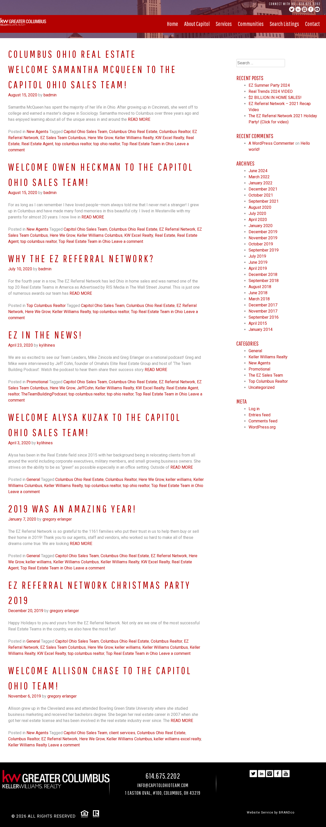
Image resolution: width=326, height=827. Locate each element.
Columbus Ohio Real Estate (133, 131)
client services (122, 732)
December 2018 (263, 274)
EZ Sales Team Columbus (63, 137)
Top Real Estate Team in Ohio (148, 143)
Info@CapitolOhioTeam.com (162, 785)
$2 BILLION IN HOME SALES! (275, 97)
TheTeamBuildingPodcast (44, 394)
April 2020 (258, 219)
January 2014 (261, 329)
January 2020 (261, 225)
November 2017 (263, 311)
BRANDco (286, 812)
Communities (251, 23)
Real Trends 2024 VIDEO (271, 91)
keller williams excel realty (177, 738)
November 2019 (263, 237)
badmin (50, 95)
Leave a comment (127, 241)
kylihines (47, 345)
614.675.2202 (310, 4)
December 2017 (263, 305)
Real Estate (165, 235)
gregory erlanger (57, 519)
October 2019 (261, 244)
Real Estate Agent (37, 143)
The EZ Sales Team (266, 375)
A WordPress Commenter (271, 143)
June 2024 (258, 170)
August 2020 (260, 207)
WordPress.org (262, 427)
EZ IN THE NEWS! (45, 335)
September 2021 (264, 201)
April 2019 (258, 268)
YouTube (317, 9)
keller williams (179, 479)
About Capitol (197, 23)
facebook (311, 9)
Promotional (37, 381)
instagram (304, 9)
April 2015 (258, 323)
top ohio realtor (106, 143)
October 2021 (261, 195)
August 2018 (260, 286)
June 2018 (258, 292)
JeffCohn (85, 388)
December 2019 (263, 231)
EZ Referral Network (177, 229)
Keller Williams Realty (134, 137)
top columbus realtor (73, 143)
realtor (13, 394)
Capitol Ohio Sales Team (85, 131)
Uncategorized (262, 387)
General (33, 479)
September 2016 (264, 317)
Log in (254, 408)
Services (224, 23)
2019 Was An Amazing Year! (72, 508)
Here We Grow (100, 137)
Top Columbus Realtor (46, 305)
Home (172, 23)
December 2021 (263, 189)
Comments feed (263, 421)
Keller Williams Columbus (100, 235)
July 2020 (257, 213)
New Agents (37, 131)
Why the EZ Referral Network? (81, 258)
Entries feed (259, 414)
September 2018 (264, 280)
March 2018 (259, 299)
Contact (312, 23)
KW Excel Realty (169, 137)
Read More (139, 119)
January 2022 (261, 183)
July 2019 (257, 256)
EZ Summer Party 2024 (269, 85)
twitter (291, 9)
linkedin (298, 9)
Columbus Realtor (175, 131)
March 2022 (259, 176)
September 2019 (264, 250)
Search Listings (284, 23)
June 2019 (258, 262)
